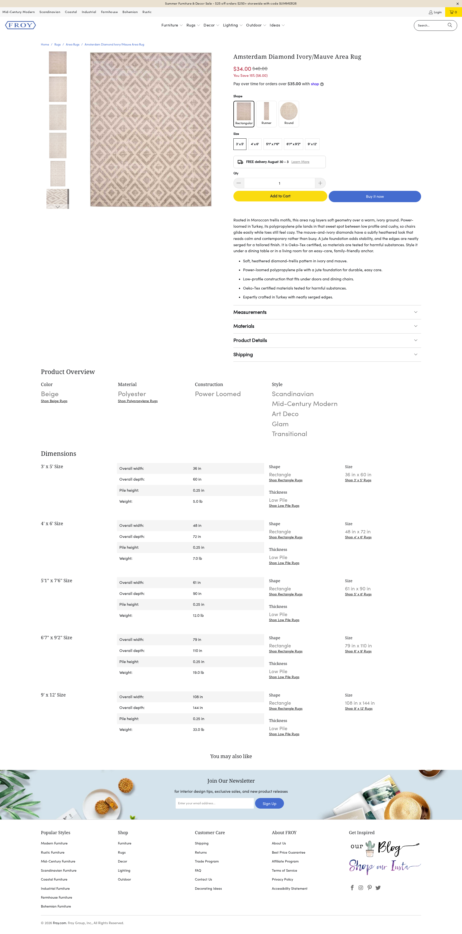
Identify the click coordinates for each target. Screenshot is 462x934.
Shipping (243, 354)
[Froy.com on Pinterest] (369, 888)
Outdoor (124, 879)
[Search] (450, 25)
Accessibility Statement (290, 888)
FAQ (198, 870)
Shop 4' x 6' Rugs (358, 537)
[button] (172, 25)
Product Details (250, 340)
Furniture (124, 843)
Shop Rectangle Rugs (285, 480)
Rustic (147, 12)
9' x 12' (312, 144)
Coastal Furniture (54, 879)
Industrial (89, 12)
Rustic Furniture (52, 852)
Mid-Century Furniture (58, 861)
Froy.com (59, 923)
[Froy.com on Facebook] (352, 888)
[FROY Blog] (385, 856)
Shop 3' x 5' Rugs (358, 480)
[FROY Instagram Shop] (385, 874)
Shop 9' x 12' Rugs (358, 708)
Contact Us (203, 879)
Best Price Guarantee (288, 852)
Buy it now (375, 196)
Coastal (71, 12)
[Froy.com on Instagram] (361, 888)
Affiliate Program (285, 861)
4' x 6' (255, 144)
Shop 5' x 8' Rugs (358, 594)
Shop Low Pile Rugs (284, 505)
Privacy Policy (282, 879)
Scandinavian (49, 12)
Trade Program (207, 861)
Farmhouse (109, 12)
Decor (122, 861)
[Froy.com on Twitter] (378, 888)
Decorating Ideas (208, 888)
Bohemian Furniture (56, 906)
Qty (235, 173)
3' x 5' (240, 144)
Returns (201, 852)
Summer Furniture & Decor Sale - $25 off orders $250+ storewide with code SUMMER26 (231, 3)
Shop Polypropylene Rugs (138, 401)
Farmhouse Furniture (56, 897)
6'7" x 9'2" (294, 144)
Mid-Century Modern (18, 12)
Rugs (122, 852)
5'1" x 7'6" (272, 144)
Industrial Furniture (55, 888)
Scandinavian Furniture (59, 870)
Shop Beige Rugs (54, 401)
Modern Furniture (54, 843)
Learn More (300, 162)
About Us (279, 843)
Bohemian (130, 12)
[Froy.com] (20, 25)
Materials (243, 326)
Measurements (250, 312)
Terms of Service (284, 870)
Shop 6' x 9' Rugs (358, 651)
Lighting (124, 870)
